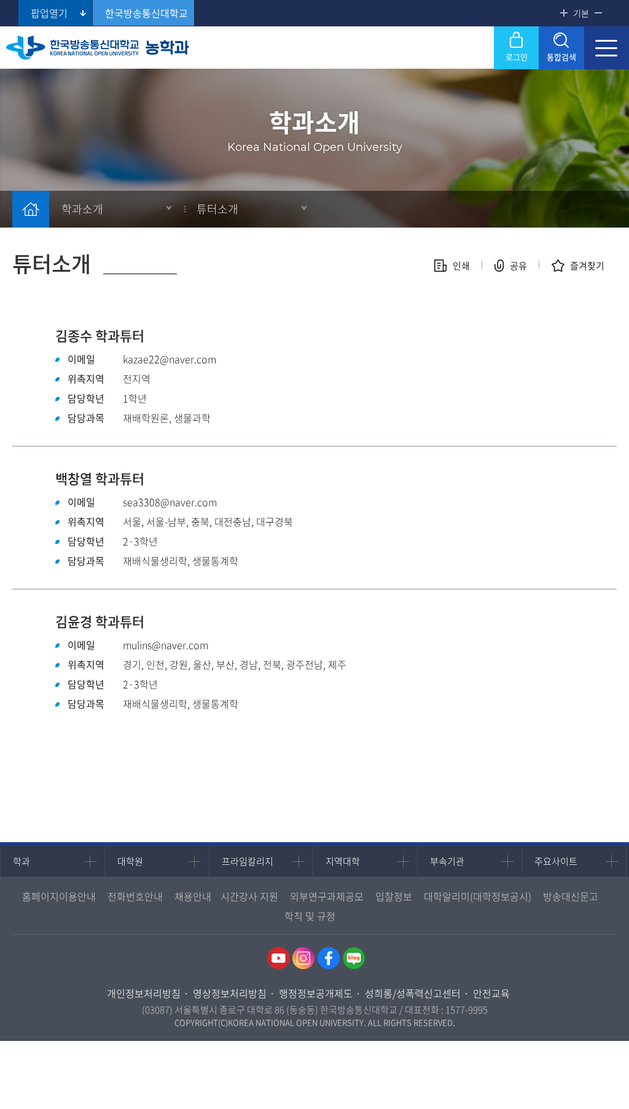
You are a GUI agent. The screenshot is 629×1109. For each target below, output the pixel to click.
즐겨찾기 (587, 265)
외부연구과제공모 (327, 896)
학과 (21, 861)
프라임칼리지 (247, 861)
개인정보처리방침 (144, 993)
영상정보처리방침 (230, 993)
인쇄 (461, 265)
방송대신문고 (570, 896)
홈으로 (30, 209)
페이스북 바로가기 (329, 958)
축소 (598, 13)
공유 (518, 265)
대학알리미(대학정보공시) (477, 896)
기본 (581, 13)
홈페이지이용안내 (59, 896)
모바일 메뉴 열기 (606, 47)
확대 (564, 13)
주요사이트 (555, 861)
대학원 (130, 861)
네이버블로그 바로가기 (354, 958)
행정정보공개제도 (316, 993)
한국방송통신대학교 (146, 13)
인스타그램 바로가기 (303, 958)
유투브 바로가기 (278, 958)
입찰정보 (393, 896)
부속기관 (447, 861)
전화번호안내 (135, 896)
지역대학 (343, 861)
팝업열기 (49, 13)
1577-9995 (466, 1009)
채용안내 (192, 896)
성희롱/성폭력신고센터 (413, 993)
